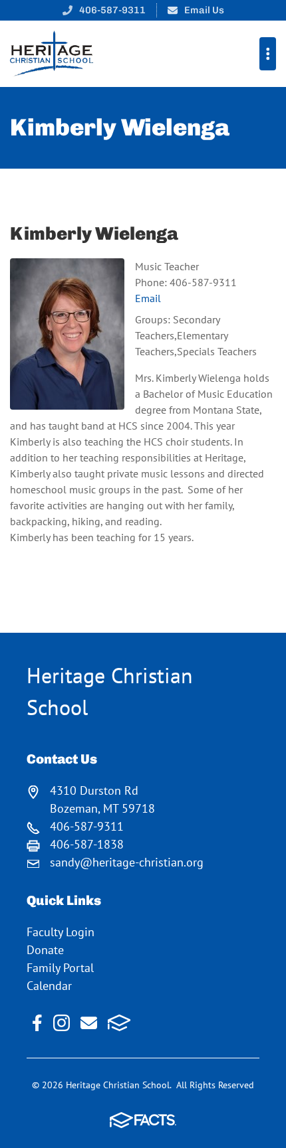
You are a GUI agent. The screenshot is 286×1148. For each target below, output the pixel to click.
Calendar (49, 985)
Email (148, 298)
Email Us (204, 10)
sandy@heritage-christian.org (127, 862)
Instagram (61, 1023)
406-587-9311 (112, 10)
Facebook (37, 1023)
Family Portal (60, 967)
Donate (45, 949)
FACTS (119, 1023)
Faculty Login (60, 932)
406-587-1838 (87, 844)
